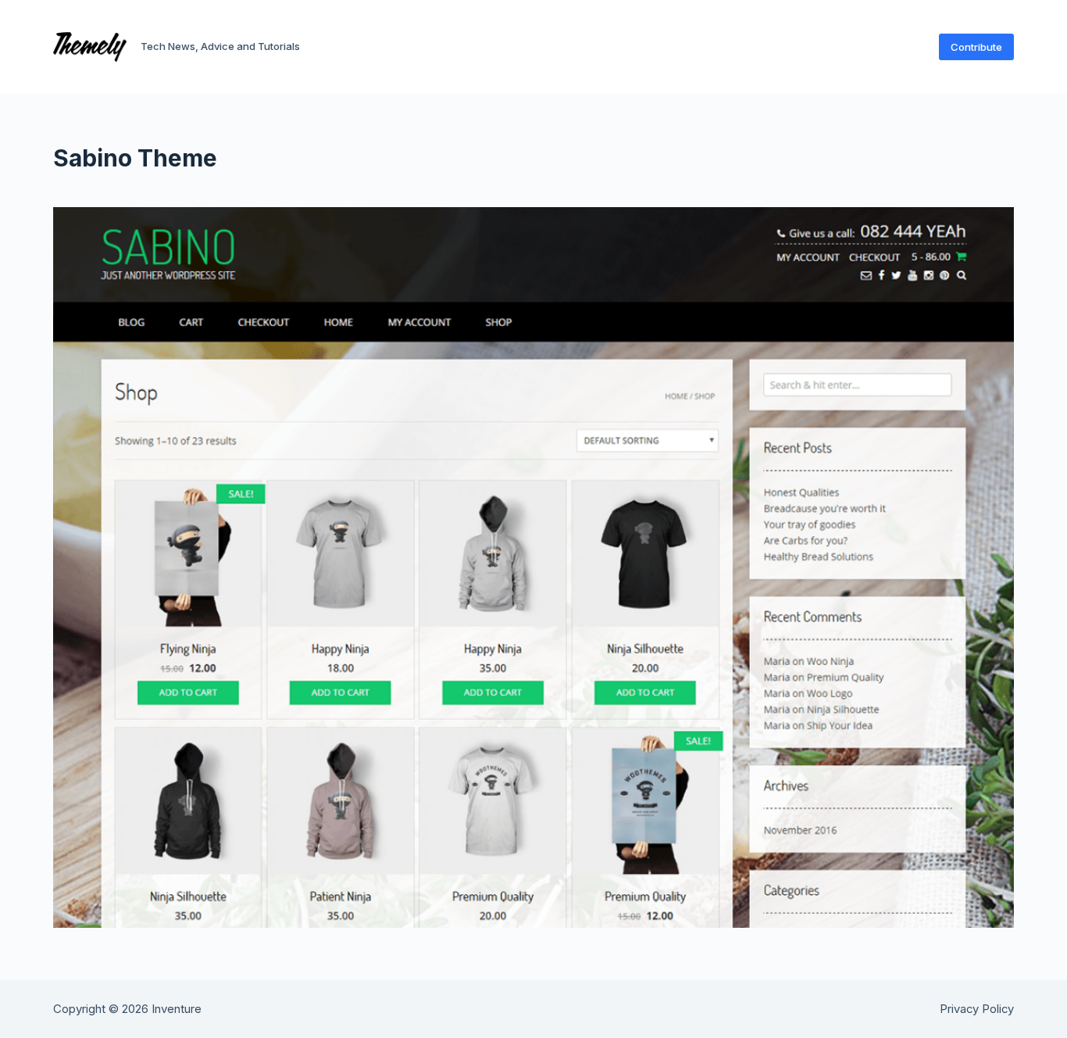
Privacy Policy (977, 1009)
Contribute (976, 47)
